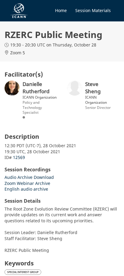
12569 (19, 157)
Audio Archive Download (29, 177)
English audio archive (26, 189)
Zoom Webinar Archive (27, 183)
